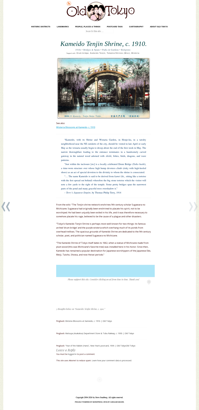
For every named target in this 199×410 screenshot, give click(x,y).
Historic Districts (40, 27)
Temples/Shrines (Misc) (118, 53)
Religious (126, 49)
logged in (72, 354)
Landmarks (63, 27)
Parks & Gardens (110, 49)
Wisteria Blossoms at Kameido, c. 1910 (75, 127)
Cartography (136, 27)
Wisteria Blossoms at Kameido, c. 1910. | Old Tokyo (88, 321)
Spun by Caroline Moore (113, 402)
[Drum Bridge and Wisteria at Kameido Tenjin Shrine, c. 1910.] (103, 88)
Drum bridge (83, 53)
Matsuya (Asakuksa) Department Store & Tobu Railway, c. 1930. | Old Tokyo (99, 333)
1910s (78, 49)
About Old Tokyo (159, 27)
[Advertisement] (105, 271)
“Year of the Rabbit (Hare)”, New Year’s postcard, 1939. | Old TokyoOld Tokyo (100, 345)
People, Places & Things (87, 27)
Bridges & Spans (91, 49)
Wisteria (135, 53)
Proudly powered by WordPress (88, 402)
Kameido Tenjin (97, 53)
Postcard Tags (115, 27)
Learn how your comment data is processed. (112, 360)
